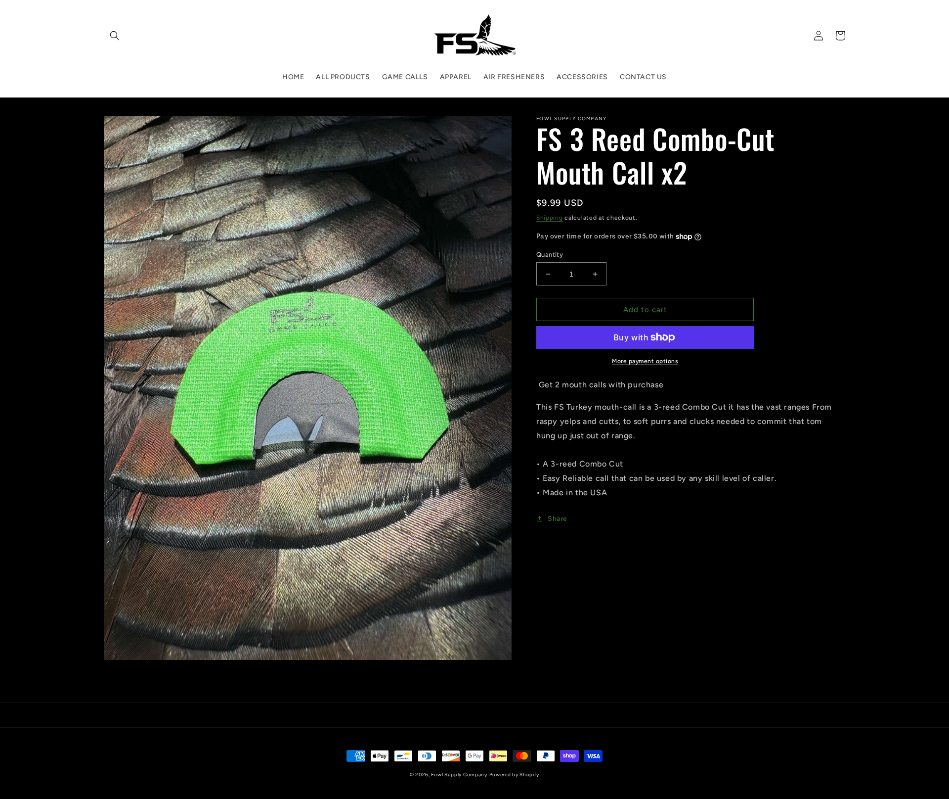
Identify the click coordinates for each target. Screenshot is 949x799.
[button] (115, 36)
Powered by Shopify (514, 774)
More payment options (645, 361)
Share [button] (557, 519)
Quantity (549, 254)
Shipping (549, 217)
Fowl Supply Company (459, 774)
